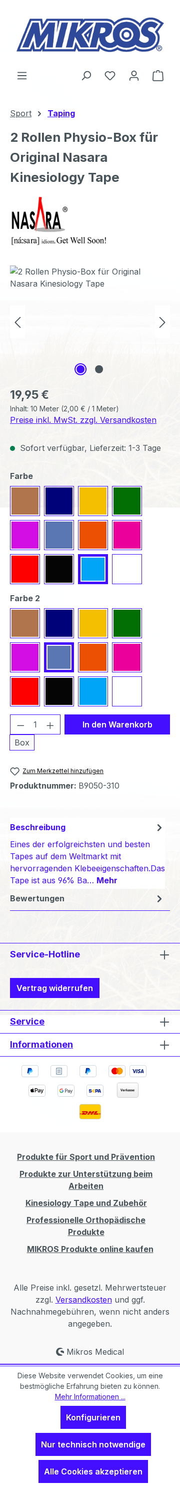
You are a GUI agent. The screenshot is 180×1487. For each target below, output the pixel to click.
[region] (90, 322)
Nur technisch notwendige (93, 1444)
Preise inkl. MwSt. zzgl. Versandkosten (83, 420)
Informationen (41, 1044)
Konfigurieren (93, 1417)
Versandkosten (84, 1300)
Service (27, 1021)
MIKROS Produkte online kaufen (90, 1249)
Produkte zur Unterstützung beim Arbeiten (86, 1180)
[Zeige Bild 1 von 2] (80, 369)
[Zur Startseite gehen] (90, 34)
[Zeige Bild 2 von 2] (99, 369)
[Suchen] (86, 75)
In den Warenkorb (117, 724)
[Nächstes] (162, 322)
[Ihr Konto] (134, 75)
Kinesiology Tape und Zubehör (86, 1203)
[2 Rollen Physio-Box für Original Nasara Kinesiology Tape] (90, 322)
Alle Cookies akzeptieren (93, 1471)
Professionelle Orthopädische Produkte (86, 1226)
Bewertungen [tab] (37, 898)
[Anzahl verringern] (20, 724)
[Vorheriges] (17, 322)
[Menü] (22, 75)
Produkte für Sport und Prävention (86, 1157)
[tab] (87, 853)
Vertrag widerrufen (54, 988)
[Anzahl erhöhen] (50, 724)
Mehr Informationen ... (90, 1396)
